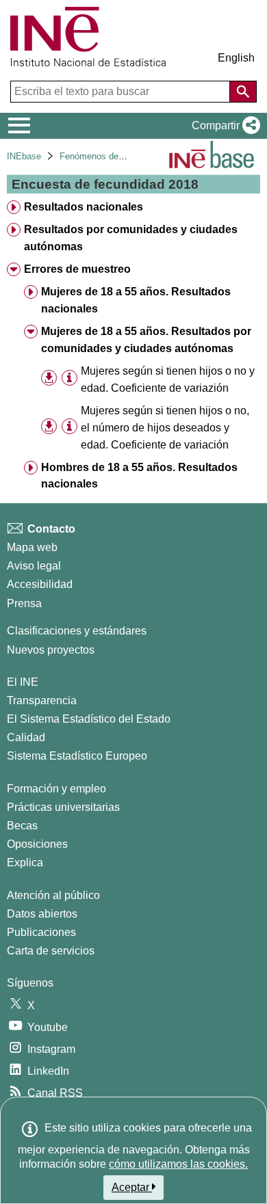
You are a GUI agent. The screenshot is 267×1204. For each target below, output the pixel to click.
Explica (25, 862)
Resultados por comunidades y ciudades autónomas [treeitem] (131, 238)
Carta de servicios (50, 950)
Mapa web (32, 547)
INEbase (24, 156)
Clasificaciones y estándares (77, 631)
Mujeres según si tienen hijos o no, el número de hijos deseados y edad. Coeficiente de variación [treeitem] (165, 428)
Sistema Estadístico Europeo (77, 756)
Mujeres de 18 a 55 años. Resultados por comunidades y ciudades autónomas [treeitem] (146, 339)
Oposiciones (37, 844)
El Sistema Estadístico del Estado (88, 719)
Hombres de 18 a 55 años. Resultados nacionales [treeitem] (139, 475)
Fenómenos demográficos (111, 156)
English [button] (236, 58)
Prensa (24, 603)
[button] (223, 125)
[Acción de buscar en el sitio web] (243, 92)
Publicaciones (41, 932)
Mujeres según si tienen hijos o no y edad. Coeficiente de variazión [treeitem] (168, 379)
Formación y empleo (56, 788)
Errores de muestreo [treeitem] (77, 269)
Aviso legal (34, 566)
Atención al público (53, 895)
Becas (22, 825)
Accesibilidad (40, 584)
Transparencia (42, 700)
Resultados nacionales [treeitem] (83, 207)
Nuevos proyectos (50, 650)
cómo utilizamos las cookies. (178, 1164)
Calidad (26, 737)
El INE (22, 682)
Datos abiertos (42, 914)
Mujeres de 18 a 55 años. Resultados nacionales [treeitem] (136, 300)
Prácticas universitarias (63, 807)
